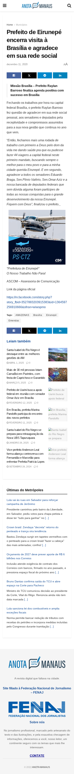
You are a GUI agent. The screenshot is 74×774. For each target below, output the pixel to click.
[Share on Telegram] (45, 75)
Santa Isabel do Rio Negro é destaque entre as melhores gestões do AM (23, 353)
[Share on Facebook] (14, 75)
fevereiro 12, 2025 (20, 402)
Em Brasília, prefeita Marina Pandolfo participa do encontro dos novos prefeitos (24, 413)
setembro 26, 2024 (20, 466)
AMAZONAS (22, 315)
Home (10, 24)
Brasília (37, 315)
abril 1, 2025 (16, 363)
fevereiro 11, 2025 (20, 422)
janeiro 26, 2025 (19, 442)
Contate (37, 755)
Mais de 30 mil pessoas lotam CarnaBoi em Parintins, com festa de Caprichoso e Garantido (26, 373)
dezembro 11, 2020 (17, 64)
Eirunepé (51, 315)
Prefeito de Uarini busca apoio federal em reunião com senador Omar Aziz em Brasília (26, 393)
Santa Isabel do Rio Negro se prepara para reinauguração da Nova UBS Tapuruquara (25, 433)
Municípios (21, 24)
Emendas (14, 320)
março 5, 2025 (17, 382)
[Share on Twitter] (29, 75)
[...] (47, 517)
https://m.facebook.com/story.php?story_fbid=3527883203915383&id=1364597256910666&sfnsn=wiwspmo (37, 302)
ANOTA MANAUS (41, 767)
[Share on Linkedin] (60, 75)
